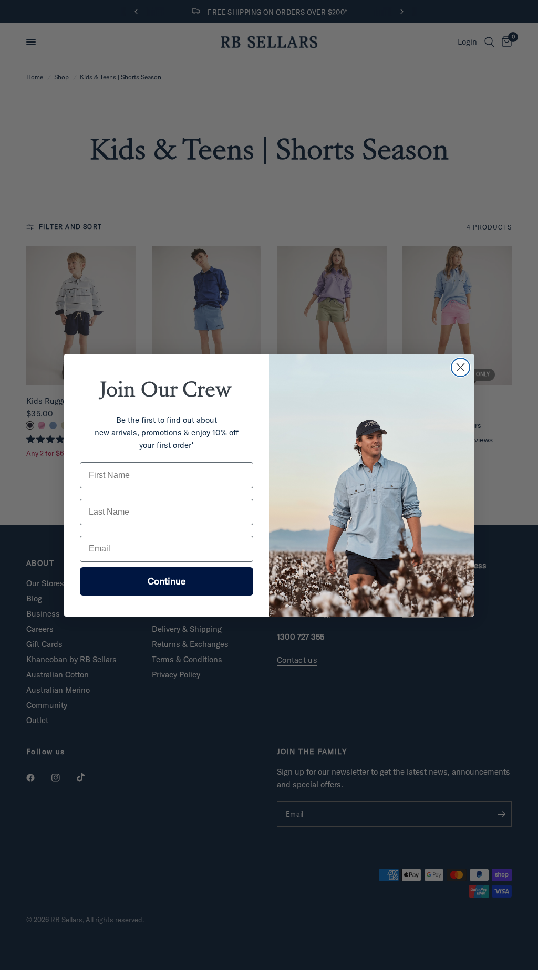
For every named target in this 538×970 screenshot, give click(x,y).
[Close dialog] (460, 367)
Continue (167, 581)
